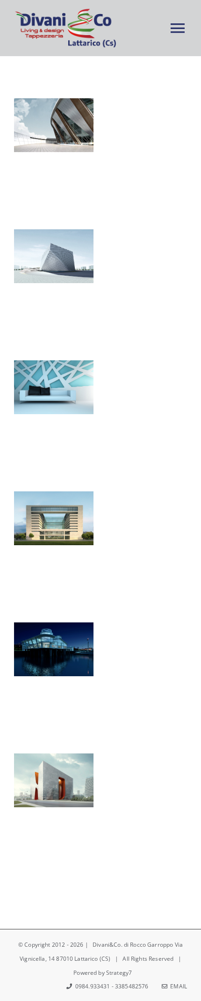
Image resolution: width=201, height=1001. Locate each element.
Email (177, 986)
